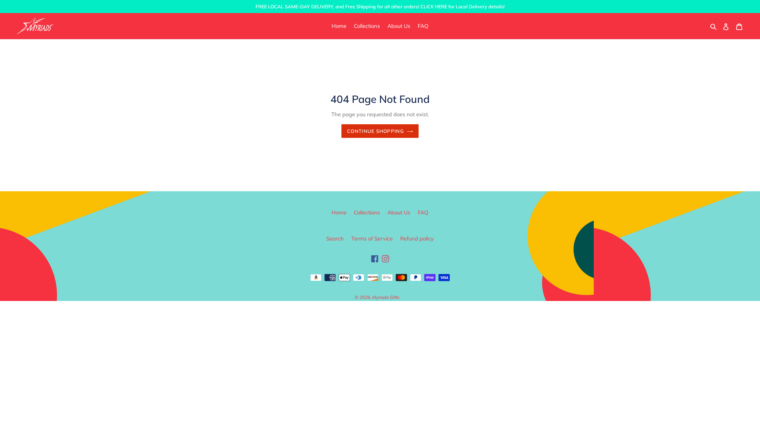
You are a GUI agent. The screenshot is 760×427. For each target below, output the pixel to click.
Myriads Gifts (385, 297)
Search (335, 238)
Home (339, 212)
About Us (398, 212)
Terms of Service (372, 238)
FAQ (423, 212)
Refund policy (417, 238)
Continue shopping (375, 131)
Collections (367, 212)
